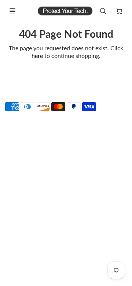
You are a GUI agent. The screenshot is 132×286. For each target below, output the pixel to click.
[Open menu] (12, 11)
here (37, 55)
